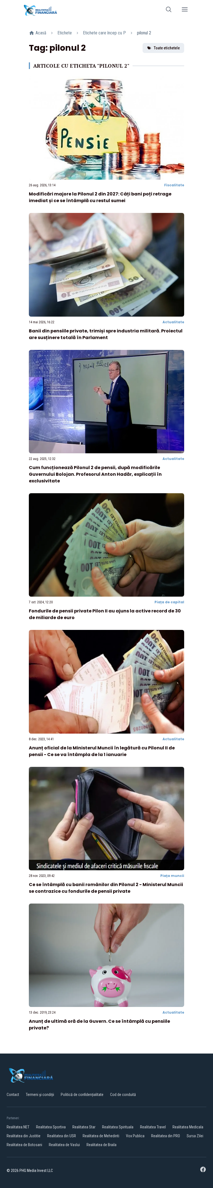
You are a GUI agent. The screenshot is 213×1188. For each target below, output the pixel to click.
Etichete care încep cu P (104, 32)
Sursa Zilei (195, 1136)
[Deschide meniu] (185, 10)
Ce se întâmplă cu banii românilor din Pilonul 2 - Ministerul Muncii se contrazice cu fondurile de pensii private (106, 887)
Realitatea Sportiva (51, 1127)
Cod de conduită (123, 1094)
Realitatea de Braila (101, 1145)
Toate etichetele (167, 48)
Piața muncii (172, 875)
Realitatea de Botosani (24, 1145)
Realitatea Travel (153, 1127)
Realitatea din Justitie (23, 1136)
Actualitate (173, 322)
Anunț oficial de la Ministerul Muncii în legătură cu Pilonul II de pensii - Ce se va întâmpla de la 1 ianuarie (102, 751)
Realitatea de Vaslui (64, 1145)
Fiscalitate (174, 185)
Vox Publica (135, 1136)
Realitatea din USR (61, 1136)
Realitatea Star (83, 1127)
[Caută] (168, 10)
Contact (13, 1094)
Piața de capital (169, 602)
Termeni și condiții (40, 1094)
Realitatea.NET (18, 1127)
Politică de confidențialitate (82, 1094)
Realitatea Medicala (188, 1127)
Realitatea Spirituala (117, 1127)
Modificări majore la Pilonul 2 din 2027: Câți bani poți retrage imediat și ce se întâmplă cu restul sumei (100, 197)
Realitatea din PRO (165, 1136)
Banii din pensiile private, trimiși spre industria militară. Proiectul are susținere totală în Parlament (105, 334)
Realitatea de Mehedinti (101, 1136)
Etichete (64, 32)
